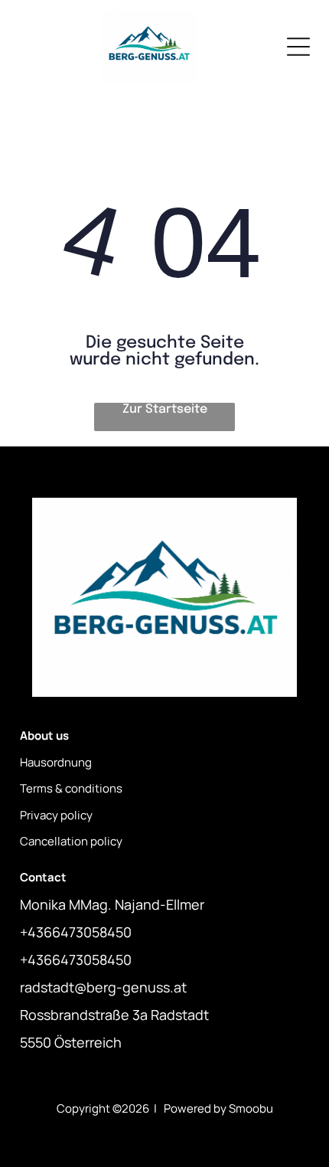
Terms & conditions (71, 788)
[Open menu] (298, 46)
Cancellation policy (71, 841)
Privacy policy (56, 815)
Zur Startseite (164, 409)
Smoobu (251, 1108)
